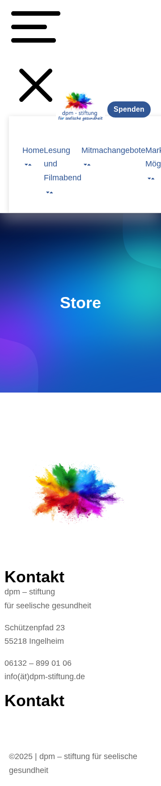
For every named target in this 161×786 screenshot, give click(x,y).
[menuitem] (33, 150)
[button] (36, 58)
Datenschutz (26, 729)
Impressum (25, 715)
